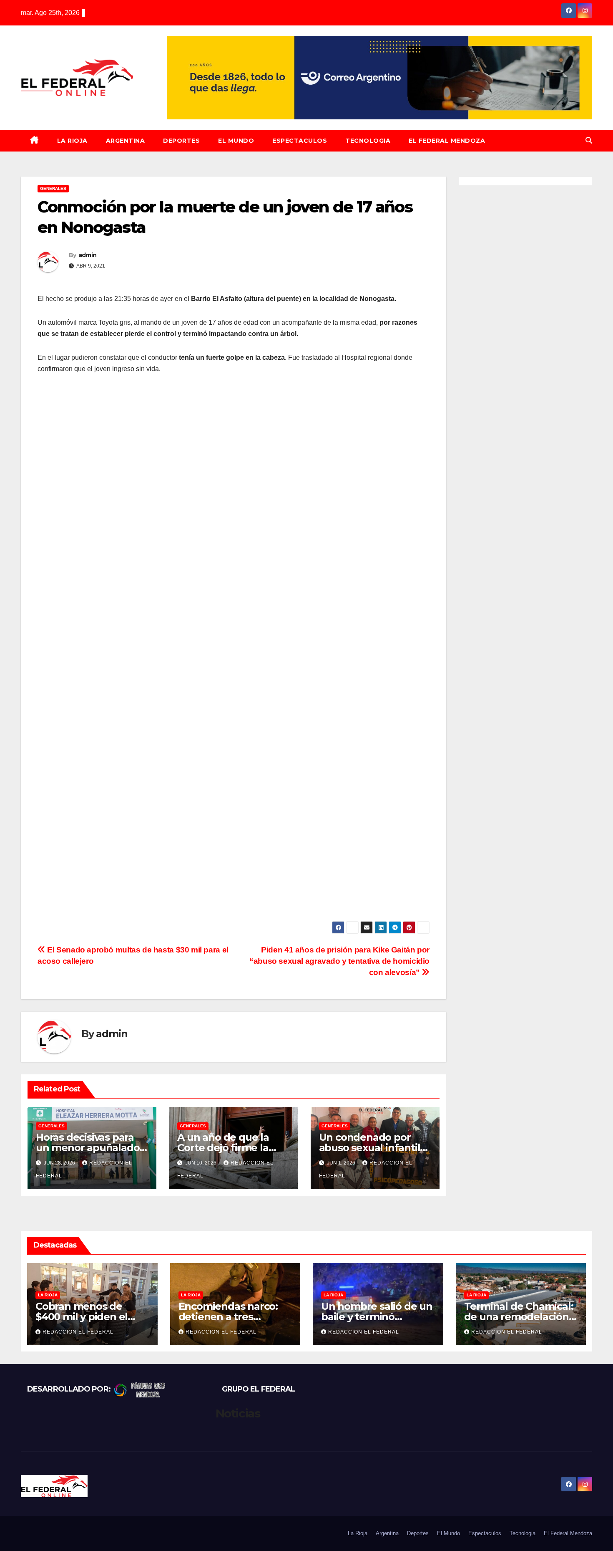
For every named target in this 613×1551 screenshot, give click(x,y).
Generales (53, 188)
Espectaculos (299, 140)
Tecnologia (367, 140)
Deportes (181, 140)
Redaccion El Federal (78, 1332)
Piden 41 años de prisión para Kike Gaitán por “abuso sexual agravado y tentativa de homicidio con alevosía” (339, 961)
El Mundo (236, 140)
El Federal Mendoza (447, 140)
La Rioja (72, 140)
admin (87, 255)
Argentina (125, 140)
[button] (588, 140)
